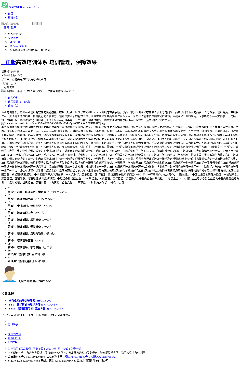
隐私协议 (50, 348)
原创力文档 (14, 334)
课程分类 (13, 17)
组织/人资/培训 (18, 46)
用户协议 (63, 348)
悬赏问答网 (14, 338)
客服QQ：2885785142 (103, 356)
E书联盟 (12, 342)
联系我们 (25, 348)
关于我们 (13, 348)
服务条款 (38, 348)
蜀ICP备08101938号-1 (77, 356)
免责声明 (75, 348)
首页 (10, 13)
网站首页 (13, 38)
